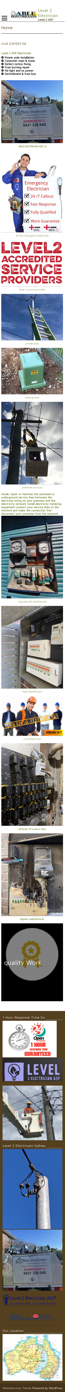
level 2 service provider (32, 289)
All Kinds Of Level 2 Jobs (32, 829)
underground (32, 397)
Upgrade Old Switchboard (32, 601)
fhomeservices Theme (17, 1388)
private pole (32, 343)
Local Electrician (32, 738)
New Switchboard (32, 691)
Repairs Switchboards (32, 919)
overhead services (32, 487)
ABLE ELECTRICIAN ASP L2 (32, 146)
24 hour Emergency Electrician (32, 235)
